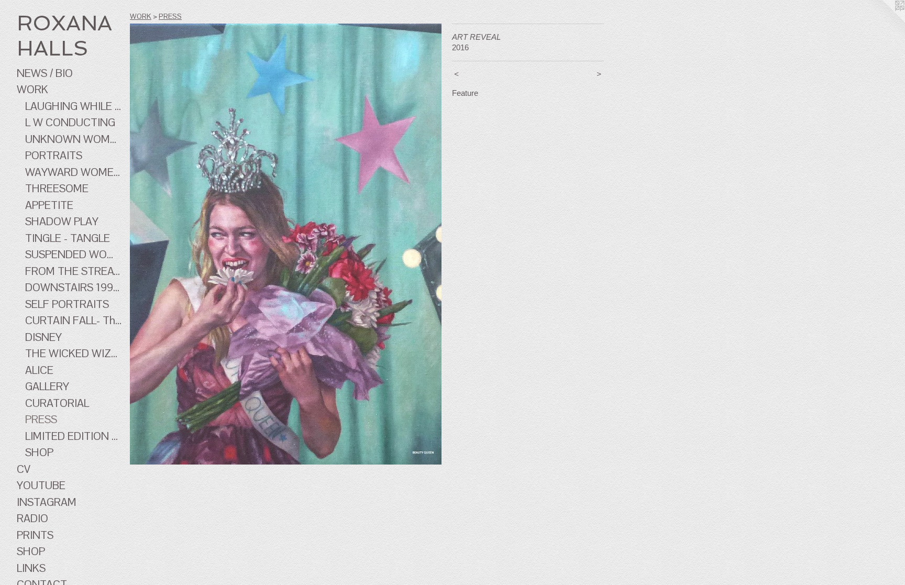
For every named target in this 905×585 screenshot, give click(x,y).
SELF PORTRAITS (67, 304)
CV (23, 469)
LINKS (31, 568)
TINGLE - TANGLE (67, 238)
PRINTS (35, 535)
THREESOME (57, 188)
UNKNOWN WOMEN (73, 139)
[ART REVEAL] (286, 244)
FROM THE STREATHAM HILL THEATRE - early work (73, 271)
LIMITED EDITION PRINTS (73, 436)
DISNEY (43, 337)
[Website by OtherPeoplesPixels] (884, 21)
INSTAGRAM (46, 502)
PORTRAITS (53, 155)
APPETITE (49, 205)
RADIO (32, 518)
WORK (32, 89)
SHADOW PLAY (61, 221)
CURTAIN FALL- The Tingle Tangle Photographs (73, 320)
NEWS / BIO (45, 73)
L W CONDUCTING (70, 122)
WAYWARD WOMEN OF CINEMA (73, 172)
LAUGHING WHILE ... (73, 106)
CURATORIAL (57, 403)
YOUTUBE (41, 485)
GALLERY (47, 386)
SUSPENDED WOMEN (73, 254)
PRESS (41, 419)
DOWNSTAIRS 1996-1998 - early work (73, 287)
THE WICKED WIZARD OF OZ (73, 353)
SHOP (39, 452)
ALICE (39, 370)
